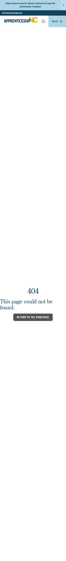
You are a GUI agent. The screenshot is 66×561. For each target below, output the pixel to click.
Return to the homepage (33, 317)
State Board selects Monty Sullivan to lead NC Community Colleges (30, 5)
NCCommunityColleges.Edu (12, 13)
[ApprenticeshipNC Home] (21, 21)
